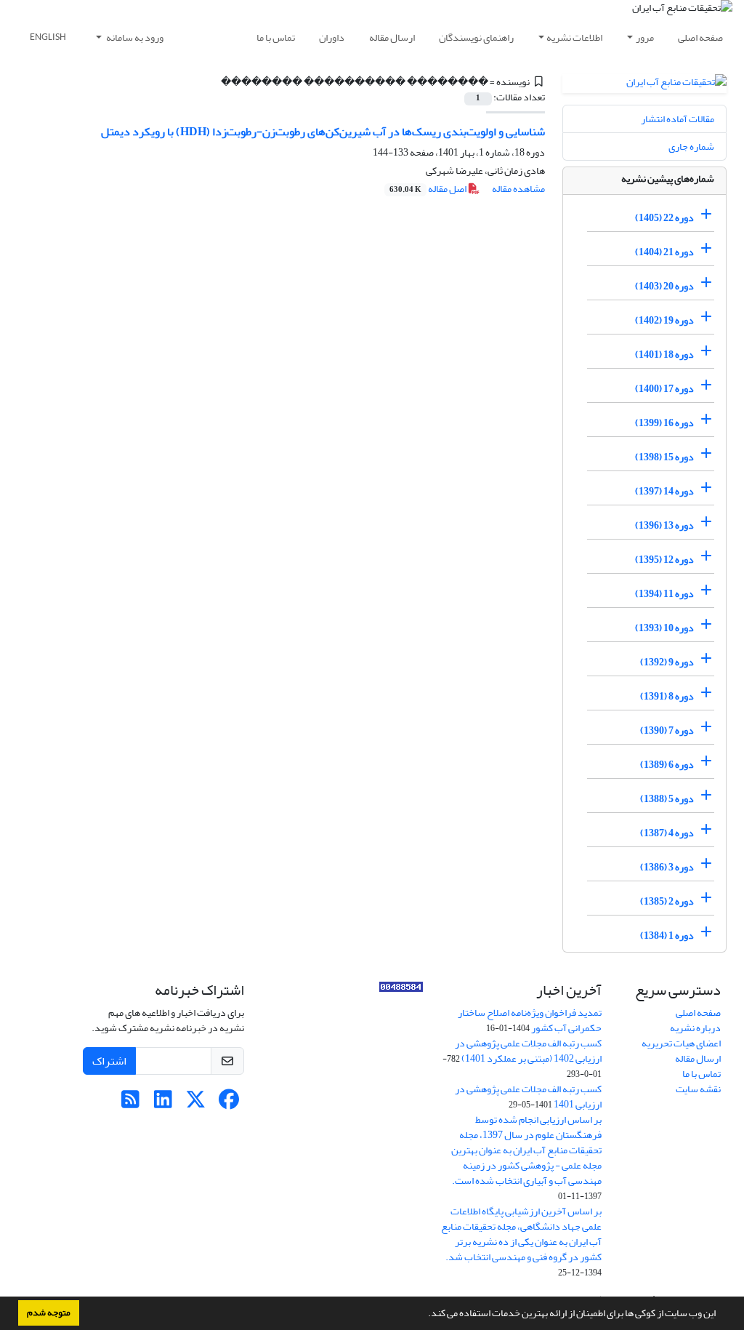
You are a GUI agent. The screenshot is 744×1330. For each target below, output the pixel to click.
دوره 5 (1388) (667, 799)
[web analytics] (401, 990)
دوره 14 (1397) (664, 491)
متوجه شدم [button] (48, 1312)
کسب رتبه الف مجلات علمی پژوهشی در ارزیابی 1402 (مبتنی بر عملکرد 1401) (528, 1050)
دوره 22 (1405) (664, 218)
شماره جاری (691, 146)
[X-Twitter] (195, 1103)
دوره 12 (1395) (664, 559)
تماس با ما (275, 37)
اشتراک (109, 1061)
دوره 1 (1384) (667, 935)
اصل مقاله (428, 189)
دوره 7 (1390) (667, 730)
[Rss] (130, 1103)
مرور (645, 37)
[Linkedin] (163, 1103)
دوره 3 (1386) (667, 867)
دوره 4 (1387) (667, 833)
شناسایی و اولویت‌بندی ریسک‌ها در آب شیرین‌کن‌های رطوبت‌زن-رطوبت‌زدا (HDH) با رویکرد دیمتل (323, 132)
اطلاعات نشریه (574, 37)
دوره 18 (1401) (664, 354)
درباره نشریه (695, 1028)
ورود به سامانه (134, 37)
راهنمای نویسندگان (476, 37)
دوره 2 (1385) (667, 901)
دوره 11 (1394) (664, 594)
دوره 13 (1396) (664, 525)
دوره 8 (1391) (667, 696)
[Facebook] (228, 1103)
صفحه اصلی (700, 37)
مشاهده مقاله (518, 189)
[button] (424, 1315)
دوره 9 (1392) (667, 662)
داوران (331, 37)
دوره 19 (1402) (664, 320)
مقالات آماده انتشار (677, 119)
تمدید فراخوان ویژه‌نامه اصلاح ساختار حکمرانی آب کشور (530, 1020)
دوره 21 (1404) (664, 252)
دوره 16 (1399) (664, 423)
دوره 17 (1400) (664, 388)
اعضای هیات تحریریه (681, 1043)
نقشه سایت (698, 1089)
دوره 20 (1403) (664, 286)
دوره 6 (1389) (667, 764)
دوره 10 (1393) (664, 628)
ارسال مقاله (392, 37)
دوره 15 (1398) (664, 457)
